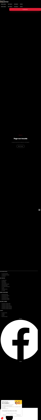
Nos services (10, 4)
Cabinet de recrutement (4, 292)
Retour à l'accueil (20, 146)
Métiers (21, 4)
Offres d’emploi (3, 4)
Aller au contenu (2, 0)
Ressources (16, 4)
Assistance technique (3, 301)
